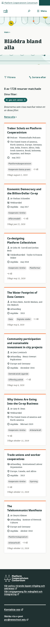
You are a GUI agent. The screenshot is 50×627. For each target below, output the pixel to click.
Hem (6, 32)
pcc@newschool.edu (15, 619)
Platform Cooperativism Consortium (21, 2)
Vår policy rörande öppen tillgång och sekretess (24, 587)
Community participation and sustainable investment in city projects (24, 343)
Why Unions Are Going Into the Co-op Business (22, 401)
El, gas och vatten (16, 100)
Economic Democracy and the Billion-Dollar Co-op (24, 191)
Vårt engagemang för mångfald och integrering (23, 593)
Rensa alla (9, 117)
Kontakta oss (12, 609)
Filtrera (11, 77)
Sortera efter (39, 77)
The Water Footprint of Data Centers (22, 295)
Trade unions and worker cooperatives (23, 457)
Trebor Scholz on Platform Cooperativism (24, 130)
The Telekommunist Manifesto (24, 508)
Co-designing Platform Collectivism (21, 240)
